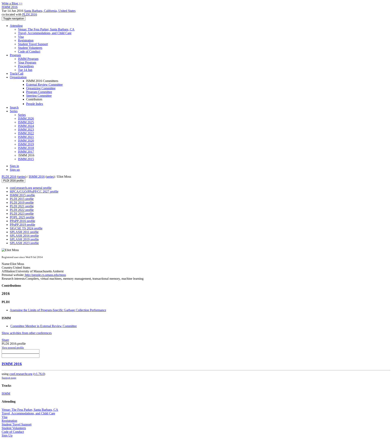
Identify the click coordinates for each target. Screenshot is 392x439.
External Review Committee (44, 84)
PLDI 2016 (29, 14)
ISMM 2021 (26, 137)
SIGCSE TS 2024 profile (26, 228)
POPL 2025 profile (22, 217)
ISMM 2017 (26, 151)
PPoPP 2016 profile (22, 221)
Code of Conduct (29, 51)
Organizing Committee (41, 88)
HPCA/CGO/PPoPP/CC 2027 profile (34, 191)
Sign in (14, 166)
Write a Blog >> (12, 3)
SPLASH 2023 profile (24, 243)
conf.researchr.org (20, 374)
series (21, 176)
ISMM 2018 (26, 148)
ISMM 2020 (26, 140)
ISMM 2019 (26, 144)
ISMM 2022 (26, 133)
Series (22, 115)
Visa (21, 36)
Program (15, 55)
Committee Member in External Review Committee (43, 326)
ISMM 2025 (26, 122)
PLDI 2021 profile (22, 206)
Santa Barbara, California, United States (50, 10)
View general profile (13, 347)
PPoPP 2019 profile (22, 224)
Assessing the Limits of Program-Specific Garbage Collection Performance (58, 310)
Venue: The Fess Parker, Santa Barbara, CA (46, 29)
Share (5, 340)
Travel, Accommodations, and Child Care (44, 33)
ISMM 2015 (26, 159)
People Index (34, 104)
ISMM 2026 (26, 118)
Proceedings (26, 66)
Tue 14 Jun (25, 70)
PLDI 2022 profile (22, 210)
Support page (9, 377)
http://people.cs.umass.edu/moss (45, 275)
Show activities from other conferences (27, 333)
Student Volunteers (30, 47)
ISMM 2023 (26, 129)
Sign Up (7, 435)
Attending (16, 25)
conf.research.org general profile (30, 188)
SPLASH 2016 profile (24, 235)
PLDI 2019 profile (22, 202)
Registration (25, 40)
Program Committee (39, 92)
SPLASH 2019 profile (24, 239)
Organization (18, 77)
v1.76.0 (39, 374)
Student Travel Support (33, 44)
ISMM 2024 (26, 126)
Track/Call (16, 73)
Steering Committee (39, 95)
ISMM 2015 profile (22, 195)
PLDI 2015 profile (22, 199)
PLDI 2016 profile (13, 180)
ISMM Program (28, 59)
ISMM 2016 (37, 176)
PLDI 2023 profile (22, 213)
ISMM (6, 393)
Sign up (15, 169)
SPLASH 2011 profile (24, 232)
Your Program (27, 62)
